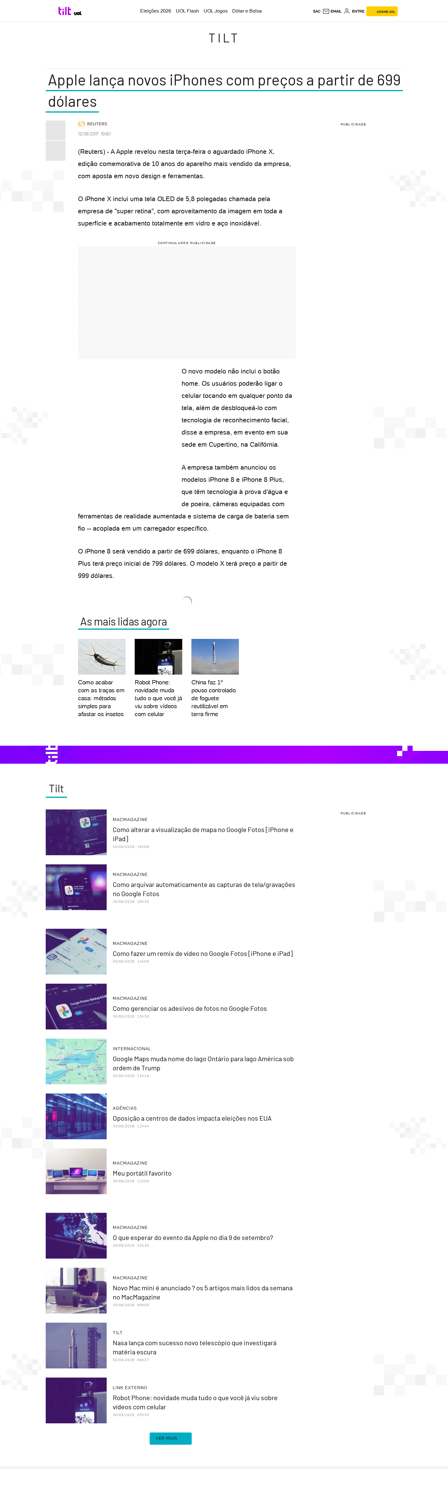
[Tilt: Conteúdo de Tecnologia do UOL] (65, 11)
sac (317, 11)
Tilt (224, 37)
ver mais (166, 1438)
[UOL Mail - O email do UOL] (332, 11)
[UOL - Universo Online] (78, 13)
